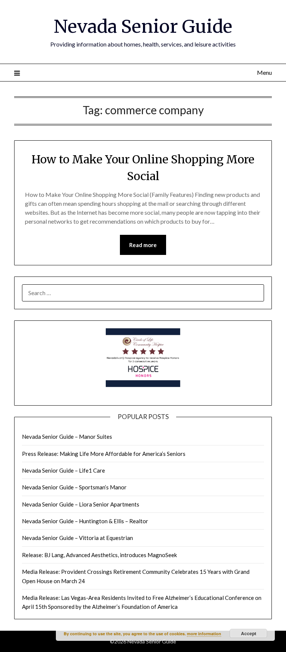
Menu (264, 72)
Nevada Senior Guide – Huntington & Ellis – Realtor (85, 521)
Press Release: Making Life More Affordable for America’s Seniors (103, 453)
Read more (143, 245)
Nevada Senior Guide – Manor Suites (67, 436)
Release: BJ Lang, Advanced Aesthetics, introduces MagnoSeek (99, 555)
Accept (248, 633)
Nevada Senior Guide (143, 26)
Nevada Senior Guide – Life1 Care (63, 470)
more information (204, 633)
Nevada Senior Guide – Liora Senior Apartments (80, 504)
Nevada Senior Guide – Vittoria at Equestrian (77, 537)
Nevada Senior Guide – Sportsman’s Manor (74, 487)
